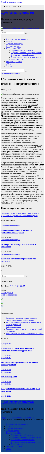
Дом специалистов (17, 12)
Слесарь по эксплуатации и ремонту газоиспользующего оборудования (21, 319)
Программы (6, 343)
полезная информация (10, 73)
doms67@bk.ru (7, 293)
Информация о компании (17, 39)
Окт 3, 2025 (6, 355)
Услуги (9, 41)
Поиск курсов (17, 59)
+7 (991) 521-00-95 (17, 286)
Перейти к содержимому (11, 2)
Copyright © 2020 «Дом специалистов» (17, 417)
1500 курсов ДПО (13, 48)
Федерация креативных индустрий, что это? (20, 213)
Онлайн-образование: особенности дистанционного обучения (16, 231)
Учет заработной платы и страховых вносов (25, 334)
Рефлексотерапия (13, 327)
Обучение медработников (22, 50)
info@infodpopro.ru (9, 295)
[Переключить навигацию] (2, 30)
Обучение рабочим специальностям (26, 53)
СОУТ (8, 64)
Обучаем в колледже (14, 44)
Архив (9, 66)
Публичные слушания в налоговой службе (19, 216)
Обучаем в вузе (12, 46)
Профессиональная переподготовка (26, 57)
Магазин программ (14, 62)
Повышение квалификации (22, 55)
